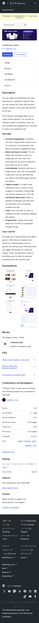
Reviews (7, 68)
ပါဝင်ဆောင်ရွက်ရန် (28, 546)
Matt (5, 568)
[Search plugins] (25, 25)
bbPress (6, 572)
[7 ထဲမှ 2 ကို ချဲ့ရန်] (16, 287)
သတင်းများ (5, 525)
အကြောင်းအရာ (6, 521)
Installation (8, 74)
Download (7, 54)
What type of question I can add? (15, 360)
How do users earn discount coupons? (9, 367)
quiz (34, 445)
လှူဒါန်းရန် (26, 554)
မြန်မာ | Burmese (14, 586)
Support (7, 85)
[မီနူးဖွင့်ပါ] (35, 3)
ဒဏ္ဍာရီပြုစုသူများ (9, 554)
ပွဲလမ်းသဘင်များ (27, 550)
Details (7, 63)
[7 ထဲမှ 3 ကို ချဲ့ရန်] (16, 303)
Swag (24, 557)
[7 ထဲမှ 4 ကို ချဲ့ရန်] (34, 272)
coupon (20, 441)
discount (27, 441)
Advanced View (8, 452)
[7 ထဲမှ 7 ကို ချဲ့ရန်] (34, 318)
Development (9, 80)
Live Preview (20, 54)
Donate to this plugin (10, 507)
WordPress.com (9, 564)
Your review (6, 472)
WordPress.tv (8, 557)
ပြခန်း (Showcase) (28, 521)
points (34, 441)
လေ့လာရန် (5, 546)
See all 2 (34, 436)
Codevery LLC (10, 48)
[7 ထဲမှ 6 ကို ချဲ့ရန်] (34, 303)
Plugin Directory (8, 10)
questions (28, 445)
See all (34, 472)
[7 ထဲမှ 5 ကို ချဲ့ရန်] (34, 287)
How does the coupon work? (14, 375)
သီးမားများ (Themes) (27, 525)
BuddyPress (8, 576)
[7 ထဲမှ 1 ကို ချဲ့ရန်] (16, 272)
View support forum (10, 488)
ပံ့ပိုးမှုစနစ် (7, 550)
